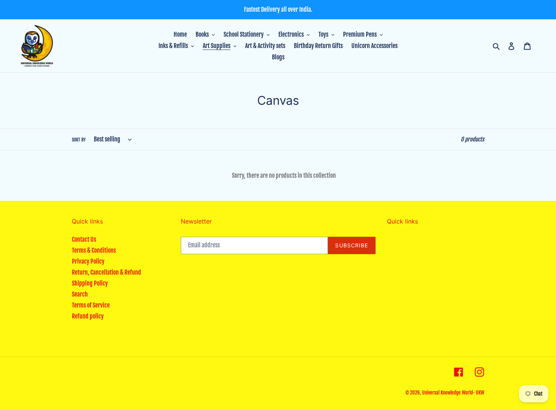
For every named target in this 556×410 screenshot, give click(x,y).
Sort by (79, 140)
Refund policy (88, 316)
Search (80, 294)
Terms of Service (91, 305)
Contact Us (84, 239)
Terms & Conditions (94, 250)
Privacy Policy (88, 261)
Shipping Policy (90, 283)
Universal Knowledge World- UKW (453, 393)
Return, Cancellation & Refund (106, 272)
